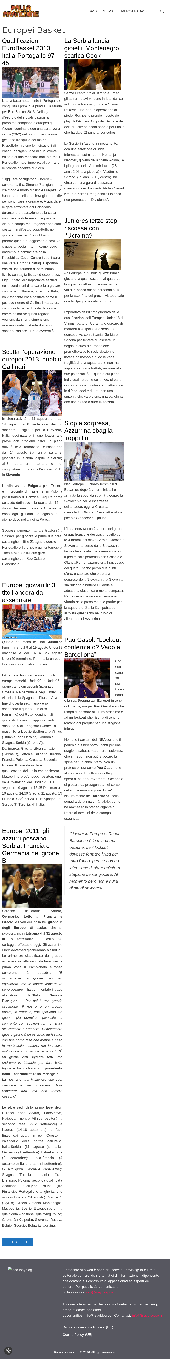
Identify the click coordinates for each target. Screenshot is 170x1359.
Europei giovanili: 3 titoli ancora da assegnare (28, 592)
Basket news (101, 11)
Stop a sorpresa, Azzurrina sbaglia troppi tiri (88, 430)
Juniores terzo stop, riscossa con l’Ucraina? (91, 228)
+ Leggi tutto (17, 1242)
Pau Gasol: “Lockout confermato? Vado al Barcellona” (93, 647)
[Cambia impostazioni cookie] (8, 1351)
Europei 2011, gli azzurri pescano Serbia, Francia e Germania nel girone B (30, 845)
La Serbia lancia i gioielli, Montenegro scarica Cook (91, 48)
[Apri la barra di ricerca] (162, 11)
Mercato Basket (136, 11)
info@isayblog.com (101, 1292)
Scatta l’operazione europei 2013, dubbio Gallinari (31, 359)
